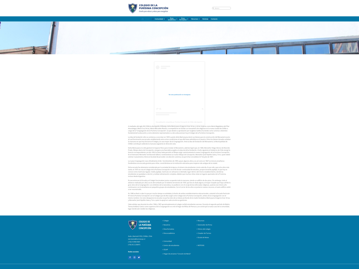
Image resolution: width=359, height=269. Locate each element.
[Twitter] (139, 257)
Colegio (166, 221)
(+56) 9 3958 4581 (134, 242)
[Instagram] (134, 257)
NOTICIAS (201, 245)
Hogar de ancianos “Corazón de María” (177, 254)
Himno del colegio (204, 229)
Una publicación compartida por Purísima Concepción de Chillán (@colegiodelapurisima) (182, 122)
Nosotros (167, 225)
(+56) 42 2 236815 (134, 245)
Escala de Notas (203, 237)
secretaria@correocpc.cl (136, 239)
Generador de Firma (205, 225)
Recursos (201, 221)
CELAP (166, 250)
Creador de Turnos (204, 233)
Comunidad (168, 241)
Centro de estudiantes (171, 245)
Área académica (169, 233)
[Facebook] (130, 257)
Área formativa (169, 229)
